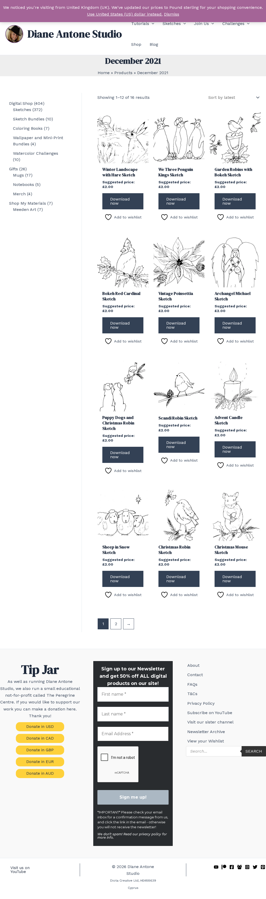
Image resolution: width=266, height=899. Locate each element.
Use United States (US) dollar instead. (125, 14)
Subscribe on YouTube (209, 712)
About (193, 665)
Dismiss (171, 14)
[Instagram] (247, 867)
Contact (195, 674)
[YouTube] (216, 867)
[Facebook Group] (239, 867)
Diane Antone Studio (75, 34)
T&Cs (192, 693)
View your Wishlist (205, 741)
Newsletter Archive (206, 731)
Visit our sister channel (210, 722)
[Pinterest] (263, 867)
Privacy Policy (201, 703)
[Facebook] (231, 867)
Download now (120, 201)
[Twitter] (255, 867)
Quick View (123, 158)
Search (253, 751)
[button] (151, 23)
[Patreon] (224, 867)
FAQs (192, 684)
